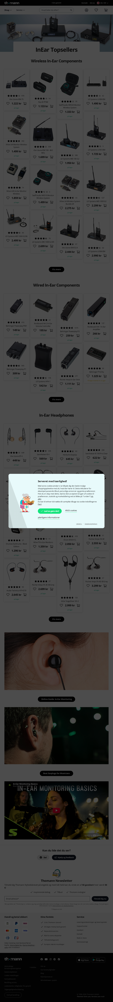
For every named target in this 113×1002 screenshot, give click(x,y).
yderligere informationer (49, 517)
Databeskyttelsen (91, 524)
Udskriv (79, 524)
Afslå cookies (71, 510)
